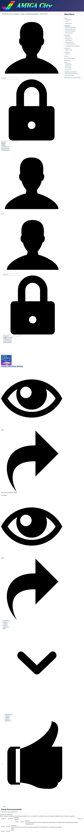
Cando (66, 21)
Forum (65, 62)
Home (65, 18)
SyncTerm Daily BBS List (70, 31)
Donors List (67, 53)
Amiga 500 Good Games (12, 366)
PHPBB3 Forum (68, 64)
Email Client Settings (69, 75)
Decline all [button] (10, 818)
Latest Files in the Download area (72, 46)
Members (6, 627)
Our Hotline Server (69, 42)
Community (67, 25)
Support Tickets (68, 50)
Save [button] (12, 830)
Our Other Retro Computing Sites (72, 77)
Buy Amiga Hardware (69, 58)
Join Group (4, 495)
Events (5, 625)
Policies (66, 56)
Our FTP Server (68, 40)
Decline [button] (22, 821)
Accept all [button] (3, 818)
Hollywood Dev (68, 19)
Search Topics (68, 69)
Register (3, 145)
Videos (5, 623)
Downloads (67, 35)
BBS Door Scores (69, 32)
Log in (3, 143)
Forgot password (5, 150)
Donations (66, 52)
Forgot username (5, 148)
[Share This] (31, 461)
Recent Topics (68, 67)
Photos (5, 622)
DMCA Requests (68, 38)
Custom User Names (70, 44)
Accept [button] (17, 821)
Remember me (5, 146)
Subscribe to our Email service (71, 73)
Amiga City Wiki (68, 23)
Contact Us (67, 48)
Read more (80, 818)
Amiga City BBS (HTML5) (70, 27)
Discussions (6, 620)
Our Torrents (68, 36)
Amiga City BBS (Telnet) (70, 29)
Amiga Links (67, 60)
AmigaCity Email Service (70, 72)
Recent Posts (68, 66)
